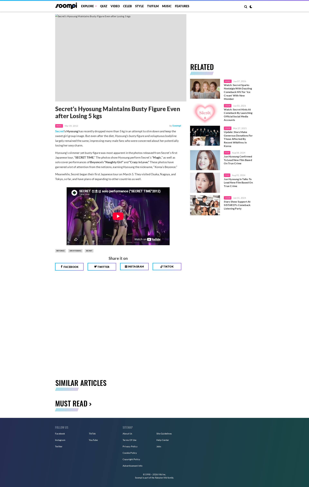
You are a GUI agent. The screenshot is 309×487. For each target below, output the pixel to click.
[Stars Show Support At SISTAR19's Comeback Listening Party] (205, 205)
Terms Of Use (129, 440)
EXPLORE (87, 6)
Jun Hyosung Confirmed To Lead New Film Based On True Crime (238, 160)
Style (139, 6)
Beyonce (60, 251)
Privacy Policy (130, 446)
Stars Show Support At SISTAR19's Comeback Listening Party (237, 205)
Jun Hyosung (75, 251)
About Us (127, 433)
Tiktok (168, 266)
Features (182, 6)
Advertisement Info (133, 465)
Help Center (162, 440)
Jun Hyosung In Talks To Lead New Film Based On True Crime (238, 182)
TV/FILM (153, 6)
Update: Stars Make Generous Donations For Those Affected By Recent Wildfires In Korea (238, 138)
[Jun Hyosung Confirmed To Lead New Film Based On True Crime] (205, 160)
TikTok (92, 433)
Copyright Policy (131, 459)
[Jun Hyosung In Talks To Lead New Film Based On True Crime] (205, 183)
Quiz (103, 6)
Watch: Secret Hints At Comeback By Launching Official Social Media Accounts (238, 114)
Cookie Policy (130, 452)
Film (227, 153)
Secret (59, 131)
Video (115, 6)
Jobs (158, 446)
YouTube (93, 440)
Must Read (71, 403)
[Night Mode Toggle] (251, 7)
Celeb (127, 6)
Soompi (176, 125)
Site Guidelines (164, 433)
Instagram (135, 266)
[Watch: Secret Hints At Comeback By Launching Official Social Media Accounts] (205, 113)
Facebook (71, 266)
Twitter (103, 266)
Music (167, 6)
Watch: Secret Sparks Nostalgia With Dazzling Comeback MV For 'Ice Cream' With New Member (238, 91)
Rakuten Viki (161, 477)
